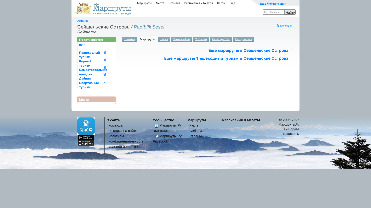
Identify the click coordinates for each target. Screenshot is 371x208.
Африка (82, 20)
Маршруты (144, 3)
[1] (104, 53)
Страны (195, 136)
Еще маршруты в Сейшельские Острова (248, 50)
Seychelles (284, 25)
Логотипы (116, 136)
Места (160, 3)
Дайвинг (85, 78)
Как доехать (243, 39)
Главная (129, 39)
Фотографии (181, 39)
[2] (104, 82)
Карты (221, 3)
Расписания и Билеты (198, 3)
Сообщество (221, 39)
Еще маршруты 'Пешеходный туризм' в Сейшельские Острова (226, 58)
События (174, 3)
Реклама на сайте (122, 131)
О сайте (113, 120)
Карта (164, 39)
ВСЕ (82, 45)
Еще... (233, 3)
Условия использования (127, 147)
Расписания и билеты (241, 120)
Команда (115, 125)
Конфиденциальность (126, 141)
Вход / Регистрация (273, 3)
